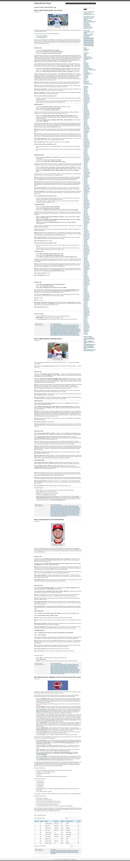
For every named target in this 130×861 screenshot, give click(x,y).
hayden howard (55, 508)
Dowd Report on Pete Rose (89, 34)
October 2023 (86, 129)
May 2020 (85, 181)
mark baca (73, 851)
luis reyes (77, 511)
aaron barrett (57, 505)
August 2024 (86, 118)
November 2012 (87, 296)
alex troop (74, 505)
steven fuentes (61, 672)
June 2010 (86, 334)
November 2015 (87, 250)
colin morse (74, 850)
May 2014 (85, 273)
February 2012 (86, 308)
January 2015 (86, 263)
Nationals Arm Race (42, 3)
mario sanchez (57, 512)
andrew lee (54, 506)
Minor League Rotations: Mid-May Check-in (48, 338)
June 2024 (86, 120)
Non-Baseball (86, 74)
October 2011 (86, 313)
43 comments (37, 521)
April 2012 (85, 305)
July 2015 (85, 255)
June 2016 (86, 241)
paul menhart (59, 852)
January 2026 (86, 96)
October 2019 (86, 190)
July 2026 (85, 88)
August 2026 (86, 87)
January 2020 (86, 186)
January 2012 (86, 309)
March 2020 (86, 183)
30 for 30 (85, 54)
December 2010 (87, 326)
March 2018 (86, 214)
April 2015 (85, 259)
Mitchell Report (86, 36)
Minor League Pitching (57, 504)
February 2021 (86, 169)
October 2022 (86, 145)
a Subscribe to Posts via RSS (89, 14)
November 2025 (87, 99)
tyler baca (77, 852)
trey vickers (73, 852)
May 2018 (85, 212)
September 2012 (87, 299)
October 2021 (86, 160)
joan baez (76, 510)
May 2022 (85, 151)
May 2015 (85, 258)
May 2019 (85, 196)
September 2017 (87, 222)
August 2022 (86, 147)
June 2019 (86, 195)
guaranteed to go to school (44, 758)
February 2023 (86, 140)
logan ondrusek (73, 511)
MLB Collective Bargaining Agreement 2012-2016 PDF (89, 41)
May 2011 (85, 320)
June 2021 (86, 164)
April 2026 (85, 92)
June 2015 (86, 257)
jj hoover (69, 510)
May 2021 (85, 165)
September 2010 (87, 330)
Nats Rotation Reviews (88, 73)
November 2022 (87, 144)
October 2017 (86, 221)
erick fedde (65, 507)
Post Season (86, 77)
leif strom (70, 670)
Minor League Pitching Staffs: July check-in (48, 10)
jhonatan (59, 669)
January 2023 (86, 141)
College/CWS (86, 59)
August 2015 (86, 254)
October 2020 (86, 174)
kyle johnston (63, 511)
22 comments (37, 678)
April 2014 (85, 275)
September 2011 (87, 314)
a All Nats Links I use (87, 13)
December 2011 (87, 311)
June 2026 (86, 90)
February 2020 (86, 185)
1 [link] (71, 845)
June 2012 (86, 303)
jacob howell (58, 509)
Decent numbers (72, 719)
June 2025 (86, 105)
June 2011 (86, 318)
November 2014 (87, 266)
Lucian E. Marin (65, 859)
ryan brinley (54, 513)
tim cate (75, 672)
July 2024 (85, 119)
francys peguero (70, 507)
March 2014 (86, 276)
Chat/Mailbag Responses (88, 58)
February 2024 (86, 126)
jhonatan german (61, 510)
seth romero (73, 513)
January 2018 (86, 217)
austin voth (62, 506)
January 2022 (86, 156)
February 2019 (86, 200)
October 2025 (86, 100)
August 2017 (86, 223)
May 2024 (85, 122)
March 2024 (86, 124)
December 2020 (87, 172)
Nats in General (86, 72)
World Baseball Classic (88, 83)
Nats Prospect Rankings (88, 26)
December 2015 (87, 249)
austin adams (60, 665)
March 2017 (86, 230)
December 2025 (87, 97)
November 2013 (87, 281)
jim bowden (66, 510)
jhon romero (56, 510)
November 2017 (87, 219)
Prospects (85, 78)
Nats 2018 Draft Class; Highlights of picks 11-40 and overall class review (57, 677)
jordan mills (54, 511)
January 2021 (86, 171)
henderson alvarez (61, 508)
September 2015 (87, 253)
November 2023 (87, 128)
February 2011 (86, 323)
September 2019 (87, 191)
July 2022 (85, 149)
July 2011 (85, 317)
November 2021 (87, 159)
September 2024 (87, 117)
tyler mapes (55, 673)
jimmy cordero (64, 669)
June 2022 (86, 150)
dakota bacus (57, 507)
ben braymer (67, 506)
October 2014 (86, 267)
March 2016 (86, 245)
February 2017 (86, 231)
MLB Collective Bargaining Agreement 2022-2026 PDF (89, 45)
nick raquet (67, 512)
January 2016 (86, 248)
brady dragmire (71, 506)
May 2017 (85, 227)
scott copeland (68, 513)
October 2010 (86, 329)
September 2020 (87, 176)
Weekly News (86, 82)
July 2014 (85, 271)
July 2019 (85, 194)
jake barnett (62, 509)
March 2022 (86, 154)
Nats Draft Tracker (87, 24)
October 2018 (86, 205)
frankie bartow (76, 507)
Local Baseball (86, 65)
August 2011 (86, 316)
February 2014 (86, 277)
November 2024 (87, 114)
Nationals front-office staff (41, 753)
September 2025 (87, 101)
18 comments (37, 340)
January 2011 (86, 325)
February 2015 (86, 262)
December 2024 (87, 113)
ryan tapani (58, 513)
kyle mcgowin (68, 511)
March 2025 (86, 109)
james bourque (70, 509)
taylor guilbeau (71, 672)
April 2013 (85, 290)
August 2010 (86, 331)
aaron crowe (61, 505)
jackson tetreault (74, 508)
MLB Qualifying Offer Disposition (90, 21)
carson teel (76, 506)
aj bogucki (70, 505)
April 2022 (85, 153)
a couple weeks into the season (48, 365)
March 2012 (86, 307)
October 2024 (86, 115)
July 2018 (85, 209)
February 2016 (86, 246)
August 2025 (86, 102)
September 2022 (87, 146)
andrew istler (70, 664)
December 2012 (87, 295)
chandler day (53, 507)
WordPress (74, 859)
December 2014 (87, 264)
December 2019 (87, 187)
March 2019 (86, 199)
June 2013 (86, 287)
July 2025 (85, 104)
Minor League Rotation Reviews (90, 69)
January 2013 (86, 294)
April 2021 (85, 167)
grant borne (60, 667)
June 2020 (86, 180)
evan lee (77, 850)
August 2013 (86, 285)
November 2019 (87, 189)
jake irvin (65, 509)
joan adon (73, 510)
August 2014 (86, 269)
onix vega (55, 852)
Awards (85, 55)
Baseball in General (87, 56)
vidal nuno (59, 673)
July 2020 (85, 178)
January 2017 (86, 232)
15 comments (37, 12)
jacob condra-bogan (64, 668)
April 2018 (85, 213)
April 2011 (85, 321)
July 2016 (85, 240)
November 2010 (87, 327)
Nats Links (86, 50)
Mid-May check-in (42, 37)
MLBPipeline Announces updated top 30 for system (89, 338)
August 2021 (86, 162)
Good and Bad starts (43, 35)
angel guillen (58, 506)
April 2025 (85, 108)
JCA (84, 344)
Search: (66, 818)
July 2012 (85, 302)
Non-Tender (86, 76)
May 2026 (85, 91)
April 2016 (85, 244)
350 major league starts (69, 742)
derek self (61, 507)
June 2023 (86, 135)
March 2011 (86, 322)
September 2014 (87, 268)
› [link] (80, 845)
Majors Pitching (86, 67)
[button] (38, 821)
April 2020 (85, 182)
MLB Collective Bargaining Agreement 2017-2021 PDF (89, 43)
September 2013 (87, 284)
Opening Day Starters (88, 28)
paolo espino (75, 512)
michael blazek (62, 512)
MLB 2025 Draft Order (88, 20)
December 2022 (87, 142)
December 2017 (87, 218)
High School (86, 64)
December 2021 (87, 158)
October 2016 (86, 236)
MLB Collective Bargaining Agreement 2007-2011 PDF (89, 38)
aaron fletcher (66, 505)
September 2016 (87, 237)
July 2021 (85, 163)
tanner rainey (66, 672)
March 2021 (86, 168)
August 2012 (86, 300)
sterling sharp (56, 672)
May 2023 (85, 136)
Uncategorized (86, 81)
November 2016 (87, 235)
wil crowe (62, 673)
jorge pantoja (58, 511)
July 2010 (85, 332)
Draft (54, 849)
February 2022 (86, 155)
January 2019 (86, 201)
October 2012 (86, 298)
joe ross (78, 669)
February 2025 (86, 110)
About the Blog (86, 49)
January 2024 (86, 127)
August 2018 (86, 208)
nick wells (71, 512)
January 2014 (86, 278)
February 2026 (86, 95)
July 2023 (85, 133)
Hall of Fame (86, 63)
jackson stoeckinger (68, 508)
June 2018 (86, 210)
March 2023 (86, 138)
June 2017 (86, 226)
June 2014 (86, 272)
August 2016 (86, 239)
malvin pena (52, 512)
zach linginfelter (53, 853)
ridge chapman (64, 852)
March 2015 (86, 260)
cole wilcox (69, 850)
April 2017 (85, 228)
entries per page (41, 818)
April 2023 (85, 137)
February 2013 (86, 293)
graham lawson (58, 851)
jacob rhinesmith (63, 851)
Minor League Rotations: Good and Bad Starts (49, 519)
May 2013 (85, 289)
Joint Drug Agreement (88, 35)
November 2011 (87, 312)
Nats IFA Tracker (87, 25)
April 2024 (85, 123)
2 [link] (73, 845)
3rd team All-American (61, 741)
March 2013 (86, 291)
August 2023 (86, 132)
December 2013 (87, 280)
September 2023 (87, 131)
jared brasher (75, 509)
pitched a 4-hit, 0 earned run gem (42, 710)
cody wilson (65, 850)
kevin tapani (69, 851)
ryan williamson (63, 513)
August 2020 (86, 177)
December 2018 (87, 203)
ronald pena (66, 671)
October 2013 (86, 282)
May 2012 (85, 304)
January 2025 (86, 111)
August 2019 (86, 192)
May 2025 (85, 106)
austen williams (55, 665)
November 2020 (87, 173)
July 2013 (85, 286)
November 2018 (87, 204)
